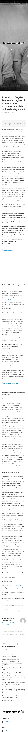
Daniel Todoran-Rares (9, 112)
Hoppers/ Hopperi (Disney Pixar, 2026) (12, 673)
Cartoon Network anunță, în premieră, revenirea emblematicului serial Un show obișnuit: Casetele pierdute (12, 654)
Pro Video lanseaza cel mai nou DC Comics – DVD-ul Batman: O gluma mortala (14, 635)
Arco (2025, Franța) (7, 650)
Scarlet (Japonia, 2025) (8, 700)
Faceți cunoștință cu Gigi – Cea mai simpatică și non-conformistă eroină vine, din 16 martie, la (13, 690)
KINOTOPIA (18, 585)
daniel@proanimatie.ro (9, 730)
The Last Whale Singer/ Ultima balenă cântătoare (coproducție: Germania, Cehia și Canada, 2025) (13, 677)
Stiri (20, 114)
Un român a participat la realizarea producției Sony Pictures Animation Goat (13, 696)
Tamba (10, 300)
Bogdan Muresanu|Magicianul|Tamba (12, 611)
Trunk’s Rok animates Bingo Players (12, 632)
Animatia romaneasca (9, 114)
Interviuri (16, 114)
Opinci (19, 182)
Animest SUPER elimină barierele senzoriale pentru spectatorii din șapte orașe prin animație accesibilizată (13, 684)
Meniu (15, 50)
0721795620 (6, 721)
